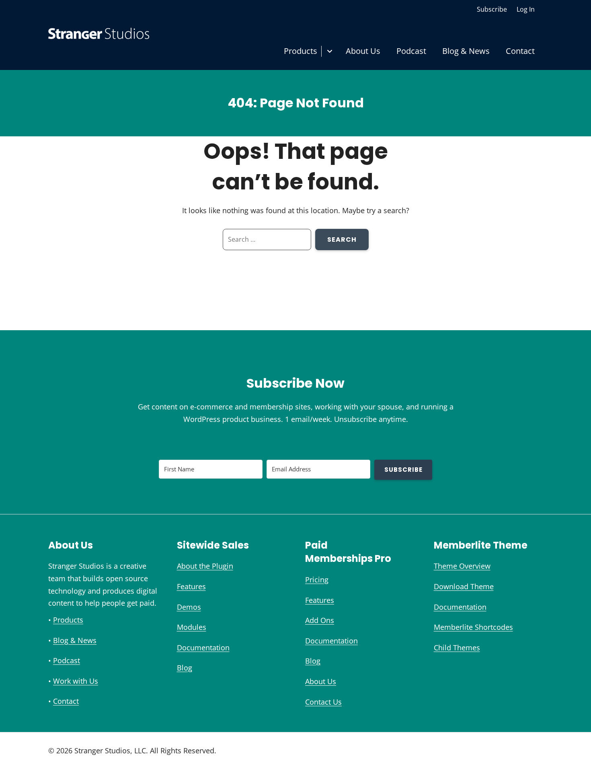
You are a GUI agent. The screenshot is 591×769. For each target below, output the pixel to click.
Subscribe (492, 9)
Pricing (316, 579)
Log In (526, 9)
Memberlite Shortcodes (473, 627)
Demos (189, 607)
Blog (184, 667)
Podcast (411, 50)
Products (300, 50)
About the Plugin (205, 566)
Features (191, 586)
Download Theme (464, 586)
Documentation (203, 647)
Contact (520, 50)
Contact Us (323, 702)
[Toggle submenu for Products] (329, 51)
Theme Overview (462, 566)
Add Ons (319, 620)
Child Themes (457, 647)
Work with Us (75, 681)
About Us (363, 50)
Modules (191, 627)
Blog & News (466, 50)
